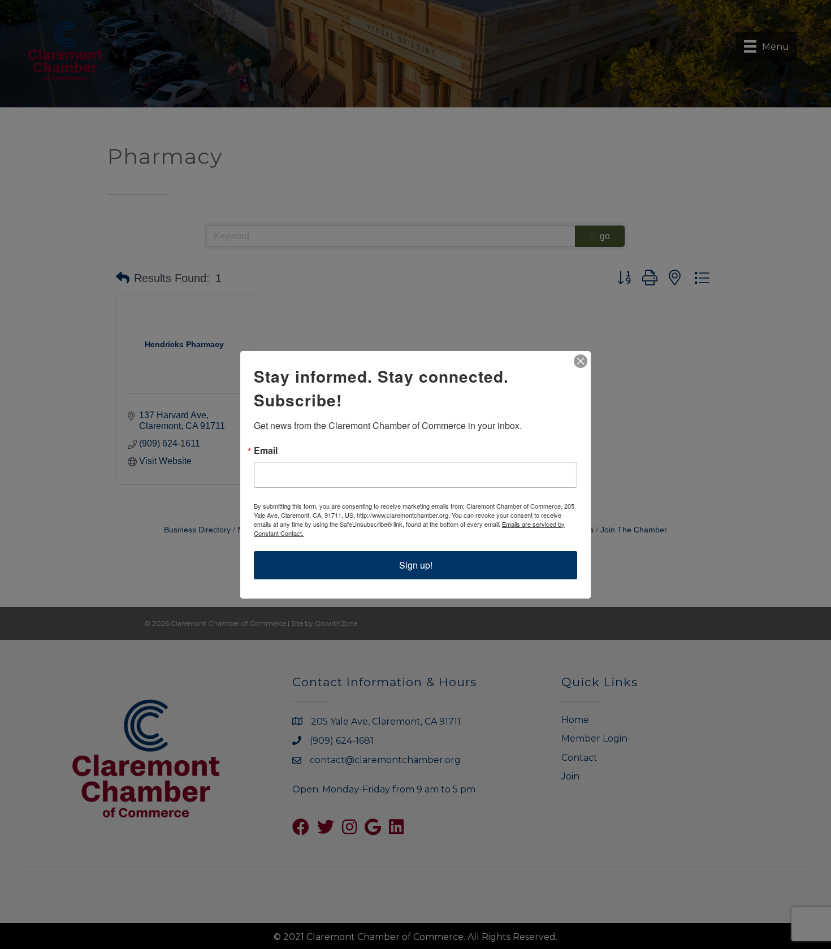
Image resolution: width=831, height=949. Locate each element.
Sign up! (415, 564)
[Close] (580, 361)
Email (266, 450)
